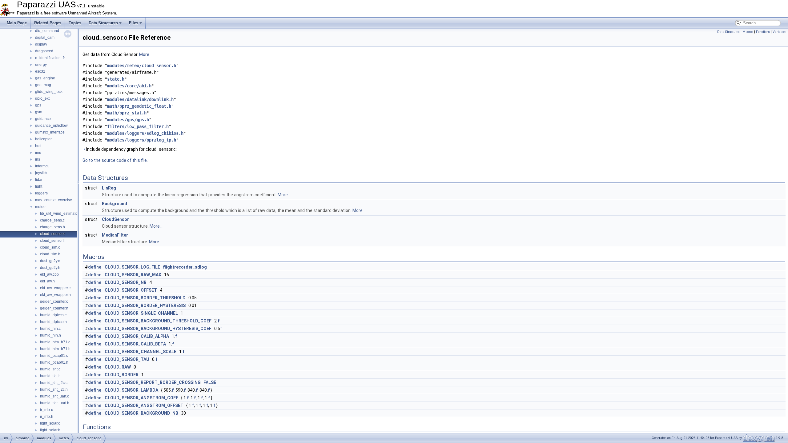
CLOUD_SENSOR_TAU (127, 359)
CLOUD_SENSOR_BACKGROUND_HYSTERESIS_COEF (158, 328)
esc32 (40, 71)
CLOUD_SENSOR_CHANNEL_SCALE (140, 351)
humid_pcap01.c (54, 355)
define (94, 267)
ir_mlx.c (46, 410)
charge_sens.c (52, 220)
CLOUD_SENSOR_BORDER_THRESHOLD (145, 297)
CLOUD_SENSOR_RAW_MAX (133, 274)
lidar (38, 180)
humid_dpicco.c (53, 315)
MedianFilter (115, 235)
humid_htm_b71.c (55, 342)
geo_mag (43, 85)
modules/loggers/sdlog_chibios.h (145, 133)
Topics (75, 23)
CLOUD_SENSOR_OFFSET (131, 290)
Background (114, 203)
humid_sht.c (50, 369)
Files (133, 23)
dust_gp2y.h (50, 267)
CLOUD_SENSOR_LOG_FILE (132, 267)
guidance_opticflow (51, 125)
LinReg (109, 188)
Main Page (17, 23)
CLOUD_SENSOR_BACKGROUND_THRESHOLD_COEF (158, 320)
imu (38, 152)
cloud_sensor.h (53, 240)
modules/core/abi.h (129, 85)
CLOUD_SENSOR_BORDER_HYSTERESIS (145, 305)
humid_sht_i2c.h (54, 389)
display (41, 44)
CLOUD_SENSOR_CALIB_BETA (135, 343)
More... (145, 54)
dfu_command (47, 31)
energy (41, 64)
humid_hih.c (50, 328)
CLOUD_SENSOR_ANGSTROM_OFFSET (144, 405)
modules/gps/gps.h (128, 119)
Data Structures (103, 23)
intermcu (42, 166)
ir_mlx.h (46, 416)
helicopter (43, 139)
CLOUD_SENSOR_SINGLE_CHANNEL (141, 313)
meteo (40, 207)
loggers (41, 193)
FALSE (209, 382)
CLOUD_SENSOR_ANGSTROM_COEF (141, 397)
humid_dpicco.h (53, 322)
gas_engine (45, 78)
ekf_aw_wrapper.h (55, 295)
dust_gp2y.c (50, 261)
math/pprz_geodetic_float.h (139, 106)
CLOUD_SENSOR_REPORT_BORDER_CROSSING (153, 382)
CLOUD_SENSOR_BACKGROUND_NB (141, 413)
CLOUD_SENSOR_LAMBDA (131, 390)
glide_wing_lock (48, 92)
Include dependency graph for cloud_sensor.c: (131, 149)
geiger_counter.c (54, 301)
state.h (115, 79)
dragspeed (44, 51)
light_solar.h (50, 430)
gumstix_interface (50, 132)
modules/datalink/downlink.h (140, 99)
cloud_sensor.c (52, 234)
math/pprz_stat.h (127, 112)
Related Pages (47, 23)
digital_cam (44, 37)
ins (37, 159)
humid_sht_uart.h (54, 403)
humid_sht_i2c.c (53, 383)
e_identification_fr (50, 58)
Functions (763, 32)
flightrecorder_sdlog (185, 267)
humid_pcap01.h (54, 362)
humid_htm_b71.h (55, 349)
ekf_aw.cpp (49, 274)
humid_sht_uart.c (54, 396)
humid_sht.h (50, 376)
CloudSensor (115, 219)
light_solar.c (50, 423)
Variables (779, 32)
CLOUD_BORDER (122, 374)
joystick (41, 173)
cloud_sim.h (50, 254)
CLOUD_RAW (118, 367)
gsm (38, 112)
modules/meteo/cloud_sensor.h (141, 65)
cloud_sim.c (50, 247)
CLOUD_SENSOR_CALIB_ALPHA (137, 336)
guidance (43, 119)
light (38, 186)
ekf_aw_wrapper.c (55, 288)
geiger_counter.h (54, 308)
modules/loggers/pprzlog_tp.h (141, 140)
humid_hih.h (50, 335)
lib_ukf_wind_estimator (59, 213)
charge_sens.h (52, 227)
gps (38, 105)
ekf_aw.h (47, 281)
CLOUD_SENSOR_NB (126, 282)
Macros (747, 32)
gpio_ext (42, 98)
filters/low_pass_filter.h (138, 126)
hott (38, 146)
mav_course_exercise (53, 200)
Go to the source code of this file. (115, 160)
